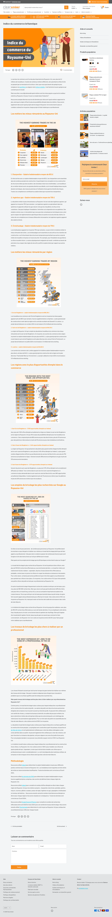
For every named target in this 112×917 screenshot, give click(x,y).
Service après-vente (34, 892)
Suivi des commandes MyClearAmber (9, 888)
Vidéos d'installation (85, 37)
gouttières (23, 87)
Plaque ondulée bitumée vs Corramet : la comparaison (97, 134)
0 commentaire (67, 70)
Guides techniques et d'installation (89, 41)
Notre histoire (32, 882)
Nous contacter (7, 882)
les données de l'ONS (28, 776)
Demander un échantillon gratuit (88, 46)
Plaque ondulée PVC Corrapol (97, 95)
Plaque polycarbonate (18, 12)
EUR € (5, 907)
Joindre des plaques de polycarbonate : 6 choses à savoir (99, 152)
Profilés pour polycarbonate (34, 12)
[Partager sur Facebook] (13, 70)
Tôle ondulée (6, 12)
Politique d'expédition (9, 895)
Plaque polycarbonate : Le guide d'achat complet (98, 116)
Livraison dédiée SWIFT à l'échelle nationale (35, 886)
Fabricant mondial (33, 889)
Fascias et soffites (57, 12)
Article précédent (17, 826)
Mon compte (86, 8)
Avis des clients (7, 885)
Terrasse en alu (68, 12)
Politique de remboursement (11, 892)
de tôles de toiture (16, 730)
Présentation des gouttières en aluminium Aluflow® (98, 125)
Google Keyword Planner (29, 802)
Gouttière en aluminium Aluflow (96, 59)
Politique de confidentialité (11, 900)
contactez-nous (83, 888)
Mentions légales (8, 897)
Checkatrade (23, 807)
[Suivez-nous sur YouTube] (81, 204)
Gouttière (46, 12)
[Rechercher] (66, 7)
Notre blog (83, 33)
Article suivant (61, 826)
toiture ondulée (40, 87)
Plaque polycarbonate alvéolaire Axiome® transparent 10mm (95, 79)
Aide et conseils (85, 12)
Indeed (24, 765)
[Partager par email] (22, 70)
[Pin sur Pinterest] (16, 70)
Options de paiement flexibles (36, 895)
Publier (19, 867)
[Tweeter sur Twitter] (19, 70)
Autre (77, 12)
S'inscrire (94, 184)
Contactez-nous (16, 1)
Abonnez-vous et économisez (99, 1)
